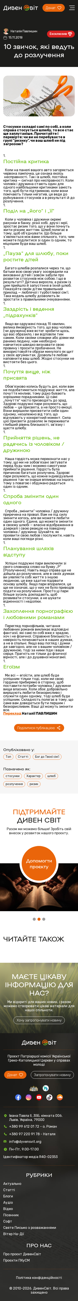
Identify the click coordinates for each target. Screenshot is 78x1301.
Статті (23, 757)
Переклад (12, 713)
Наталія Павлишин (24, 31)
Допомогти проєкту (39, 863)
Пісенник (11, 1215)
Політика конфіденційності (39, 1278)
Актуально (12, 1184)
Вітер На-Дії (13, 1234)
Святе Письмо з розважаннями (29, 1228)
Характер (33, 776)
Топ (8, 757)
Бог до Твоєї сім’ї (47, 757)
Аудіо (8, 1202)
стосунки (13, 776)
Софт (7, 1221)
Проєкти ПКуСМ (16, 1260)
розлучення (14, 784)
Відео (8, 1209)
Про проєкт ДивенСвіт (22, 1254)
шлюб (51, 776)
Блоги (8, 1196)
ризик (34, 784)
